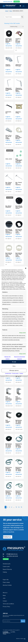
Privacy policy (15, 373)
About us (5, 592)
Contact (21, 373)
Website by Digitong (20, 638)
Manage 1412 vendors (7, 357)
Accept (14, 362)
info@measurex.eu (12, 554)
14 (19, 507)
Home (6, 11)
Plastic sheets (6, 582)
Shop (11, 11)
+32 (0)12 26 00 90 (12, 556)
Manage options (14, 370)
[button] (25, 268)
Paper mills (5, 579)
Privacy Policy (6, 606)
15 (21, 507)
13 (16, 507)
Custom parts (6, 566)
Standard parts (6, 563)
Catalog (5, 572)
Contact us (7, 537)
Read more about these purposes (19, 357)
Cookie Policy (8, 373)
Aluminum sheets (7, 585)
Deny (14, 366)
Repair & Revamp (7, 569)
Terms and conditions (8, 603)
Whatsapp (16, 1)
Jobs (4, 598)
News (4, 595)
